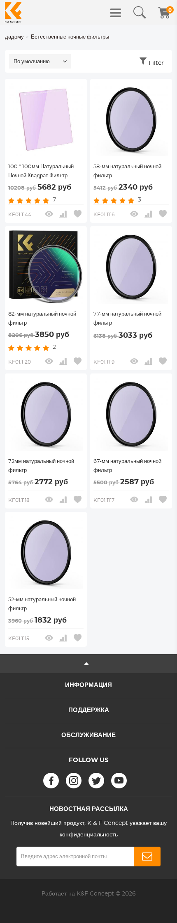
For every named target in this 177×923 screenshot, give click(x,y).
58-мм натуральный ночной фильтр (127, 171)
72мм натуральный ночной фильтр (41, 466)
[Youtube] (119, 780)
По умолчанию (32, 61)
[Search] (139, 12)
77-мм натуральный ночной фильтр (127, 318)
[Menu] (115, 12)
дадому (14, 37)
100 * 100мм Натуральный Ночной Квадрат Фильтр (41, 171)
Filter (156, 63)
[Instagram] (74, 780)
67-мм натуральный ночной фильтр (127, 466)
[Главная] (13, 12)
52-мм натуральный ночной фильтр (42, 604)
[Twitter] (96, 780)
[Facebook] (51, 780)
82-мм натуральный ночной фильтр (42, 318)
